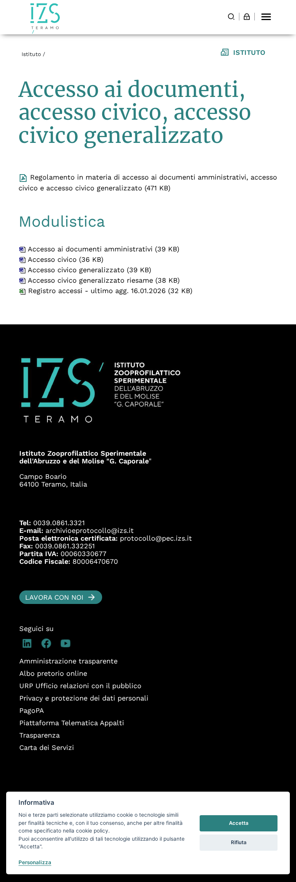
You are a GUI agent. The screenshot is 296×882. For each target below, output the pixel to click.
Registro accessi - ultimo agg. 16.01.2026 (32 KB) (109, 291)
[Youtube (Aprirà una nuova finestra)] (67, 643)
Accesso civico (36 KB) (64, 259)
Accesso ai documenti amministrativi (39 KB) (102, 249)
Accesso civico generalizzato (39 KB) (88, 270)
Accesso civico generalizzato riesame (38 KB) (103, 280)
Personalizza (34, 862)
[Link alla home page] (45, 18)
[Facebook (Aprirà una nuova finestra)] (48, 643)
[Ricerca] (231, 16)
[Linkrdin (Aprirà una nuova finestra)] (29, 643)
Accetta (239, 823)
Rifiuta (239, 842)
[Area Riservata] (247, 16)
